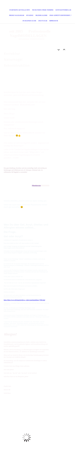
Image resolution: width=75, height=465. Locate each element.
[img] (37, 3)
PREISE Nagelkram (16, 15)
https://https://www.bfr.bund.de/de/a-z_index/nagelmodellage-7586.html (24, 300)
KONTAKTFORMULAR (63, 10)
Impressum (53, 21)
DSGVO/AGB (42, 21)
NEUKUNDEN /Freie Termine (42, 10)
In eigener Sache (29, 21)
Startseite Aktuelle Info (19, 10)
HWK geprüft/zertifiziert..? (60, 15)
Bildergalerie (41, 15)
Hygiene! (29, 15)
